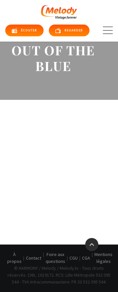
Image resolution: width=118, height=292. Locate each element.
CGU (73, 258)
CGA (86, 258)
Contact (33, 258)
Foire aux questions (55, 257)
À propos (14, 257)
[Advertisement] (59, 162)
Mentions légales (103, 257)
